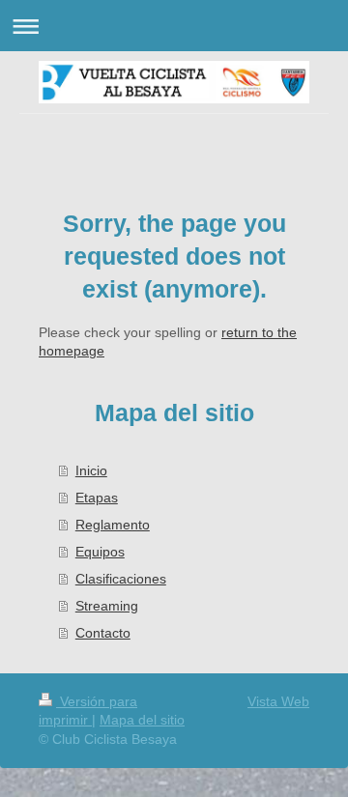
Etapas (96, 497)
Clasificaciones (120, 578)
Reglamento (112, 524)
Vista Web (278, 701)
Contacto (102, 632)
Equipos (100, 551)
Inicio (91, 470)
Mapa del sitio (142, 719)
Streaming (106, 605)
